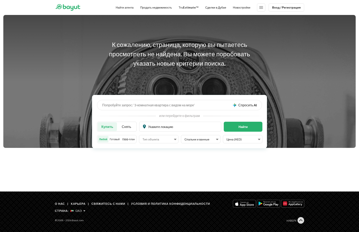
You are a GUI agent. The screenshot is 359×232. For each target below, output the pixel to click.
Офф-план (128, 139)
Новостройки (241, 7)
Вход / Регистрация (286, 7)
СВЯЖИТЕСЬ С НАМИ (108, 203)
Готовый (115, 139)
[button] (160, 139)
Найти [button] (243, 127)
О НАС (60, 203)
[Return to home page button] (68, 7)
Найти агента (125, 7)
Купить (107, 127)
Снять (126, 127)
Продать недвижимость (156, 7)
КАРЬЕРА (78, 203)
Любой (103, 139)
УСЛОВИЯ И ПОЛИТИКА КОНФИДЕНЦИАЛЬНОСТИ (170, 203)
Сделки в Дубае (215, 7)
